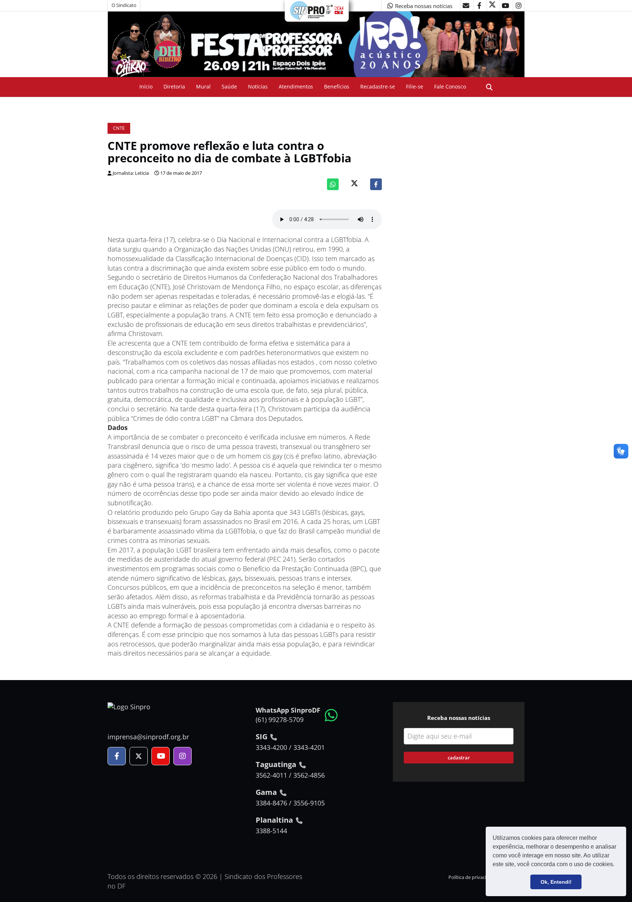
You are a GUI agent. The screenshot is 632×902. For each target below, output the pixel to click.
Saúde (229, 86)
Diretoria (174, 86)
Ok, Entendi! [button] (556, 882)
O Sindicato (124, 5)
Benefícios (336, 86)
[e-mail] (465, 5)
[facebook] (479, 5)
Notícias (258, 86)
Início (146, 86)
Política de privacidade (472, 877)
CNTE (119, 128)
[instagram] (518, 5)
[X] (492, 5)
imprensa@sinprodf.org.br (148, 736)
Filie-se (414, 86)
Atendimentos (296, 86)
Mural (203, 86)
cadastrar (459, 757)
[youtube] (505, 5)
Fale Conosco (450, 86)
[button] (617, 865)
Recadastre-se (377, 86)
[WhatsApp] (333, 184)
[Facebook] (376, 184)
